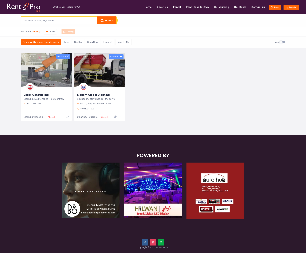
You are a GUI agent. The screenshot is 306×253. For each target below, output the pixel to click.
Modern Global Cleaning (93, 95)
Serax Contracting (36, 95)
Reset (51, 31)
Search (108, 20)
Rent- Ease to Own (197, 7)
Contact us (258, 7)
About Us (162, 7)
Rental (177, 7)
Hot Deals (240, 7)
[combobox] (59, 20)
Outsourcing (221, 7)
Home (148, 7)
